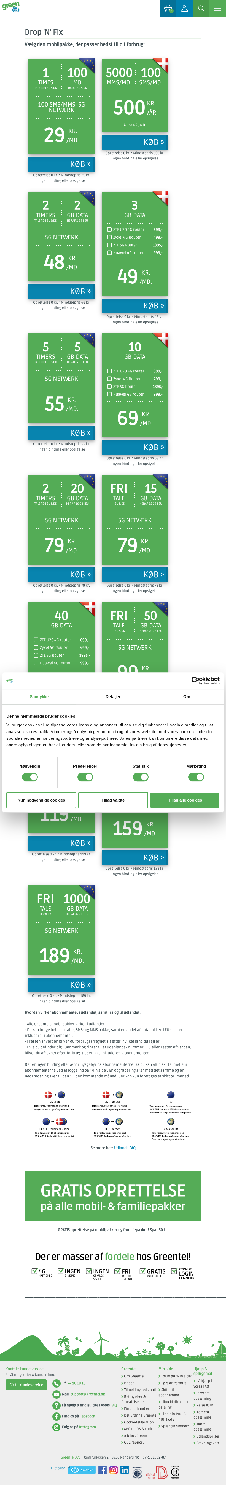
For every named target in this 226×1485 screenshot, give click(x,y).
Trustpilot (57, 1468)
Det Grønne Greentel (140, 1415)
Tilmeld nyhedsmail (140, 1390)
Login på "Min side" (176, 1376)
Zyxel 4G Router (127, 237)
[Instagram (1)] (112, 1472)
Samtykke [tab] (39, 696)
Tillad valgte (113, 800)
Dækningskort (207, 1443)
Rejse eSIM (205, 1405)
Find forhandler (136, 1409)
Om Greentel (134, 1376)
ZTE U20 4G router (128, 229)
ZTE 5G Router (125, 245)
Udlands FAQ (125, 1148)
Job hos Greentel (137, 1436)
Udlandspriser (207, 1436)
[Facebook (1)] (101, 1472)
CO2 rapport (134, 1442)
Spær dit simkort (175, 1426)
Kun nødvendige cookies (41, 800)
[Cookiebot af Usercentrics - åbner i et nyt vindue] (195, 681)
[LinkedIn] (123, 1472)
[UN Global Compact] (136, 1472)
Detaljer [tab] (113, 696)
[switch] (85, 777)
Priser (129, 1383)
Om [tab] (186, 696)
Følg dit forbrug (173, 1383)
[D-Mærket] (155, 1472)
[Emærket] (80, 1472)
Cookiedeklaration (139, 1422)
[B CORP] (173, 1472)
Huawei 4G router (128, 253)
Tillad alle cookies (185, 800)
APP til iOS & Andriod (141, 1429)
